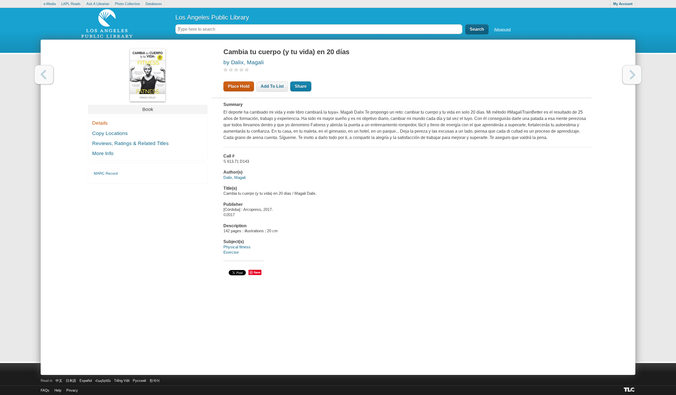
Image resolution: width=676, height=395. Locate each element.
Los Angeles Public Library (212, 17)
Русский (139, 381)
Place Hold (239, 86)
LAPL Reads (71, 4)
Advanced (502, 29)
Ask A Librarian (97, 4)
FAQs (45, 390)
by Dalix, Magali (243, 62)
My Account (622, 4)
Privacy (72, 390)
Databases (153, 4)
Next (632, 74)
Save (257, 272)
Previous (44, 74)
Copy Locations (110, 133)
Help (57, 390)
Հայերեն (103, 381)
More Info (103, 153)
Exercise (231, 252)
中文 (58, 381)
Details (100, 123)
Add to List (272, 86)
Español (85, 381)
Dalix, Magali (234, 177)
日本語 (71, 381)
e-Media (50, 4)
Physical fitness (237, 247)
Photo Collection (127, 4)
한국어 (154, 381)
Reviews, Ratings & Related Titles (130, 143)
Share (301, 86)
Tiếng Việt (122, 381)
